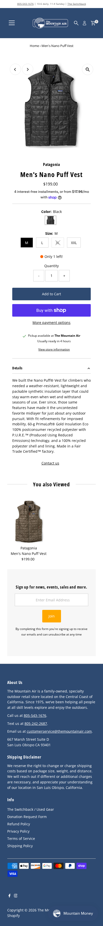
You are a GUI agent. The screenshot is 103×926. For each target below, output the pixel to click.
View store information (54, 349)
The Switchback (77, 4)
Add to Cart (51, 294)
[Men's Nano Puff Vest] (28, 521)
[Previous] (15, 69)
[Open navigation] (11, 23)
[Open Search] (76, 23)
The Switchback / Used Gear (30, 809)
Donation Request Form (27, 816)
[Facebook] (9, 896)
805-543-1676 (25, 4)
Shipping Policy (20, 845)
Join (51, 616)
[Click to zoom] (87, 69)
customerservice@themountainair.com (59, 731)
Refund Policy (18, 824)
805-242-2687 (35, 723)
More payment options (51, 322)
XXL (74, 242)
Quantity (51, 265)
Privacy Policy (18, 831)
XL (60, 243)
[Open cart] (93, 23)
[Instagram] (16, 896)
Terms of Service (21, 838)
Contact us (50, 463)
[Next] (27, 69)
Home (34, 45)
